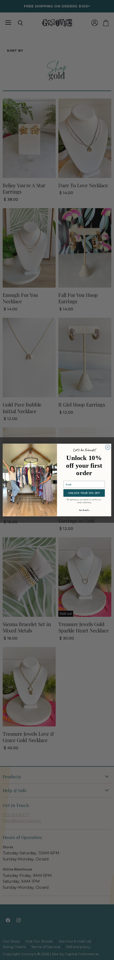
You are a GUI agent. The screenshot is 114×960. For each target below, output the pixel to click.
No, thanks (84, 510)
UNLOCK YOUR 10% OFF (84, 493)
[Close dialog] (107, 447)
